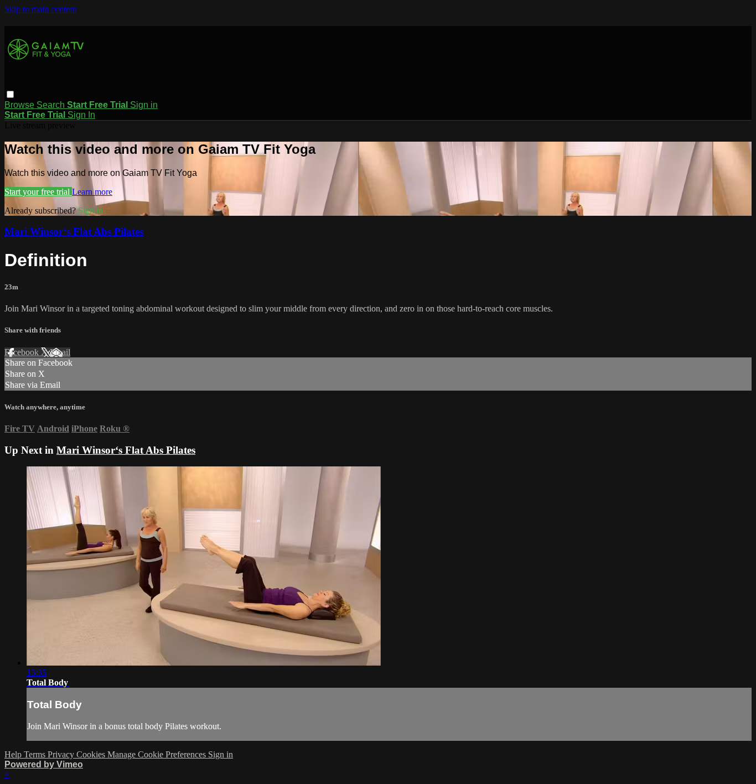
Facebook (22, 352)
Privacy (62, 754)
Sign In (81, 115)
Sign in (144, 105)
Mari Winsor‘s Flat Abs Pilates (73, 231)
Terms (36, 754)
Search (52, 105)
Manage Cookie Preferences (157, 754)
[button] (10, 94)
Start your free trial (38, 191)
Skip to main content (40, 9)
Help (14, 754)
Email (60, 352)
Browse (20, 105)
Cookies (91, 754)
